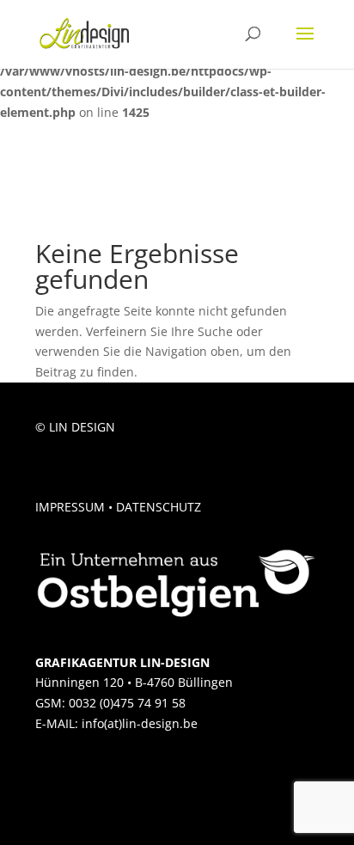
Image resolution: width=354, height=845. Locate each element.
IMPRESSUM (70, 507)
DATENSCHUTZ (158, 507)
